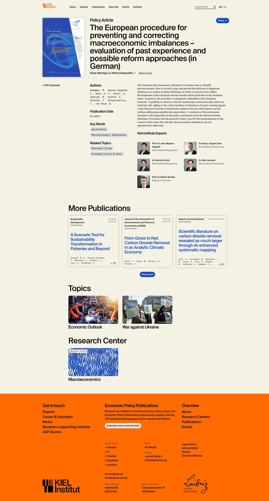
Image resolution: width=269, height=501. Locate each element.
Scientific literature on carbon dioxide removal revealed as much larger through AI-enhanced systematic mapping (200, 241)
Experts (49, 412)
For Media (150, 447)
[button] (72, 7)
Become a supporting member (66, 427)
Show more (147, 274)
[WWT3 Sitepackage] (53, 5)
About (186, 412)
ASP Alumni (52, 432)
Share (221, 20)
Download (145, 73)
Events (187, 427)
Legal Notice (189, 444)
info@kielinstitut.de (156, 460)
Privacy (186, 452)
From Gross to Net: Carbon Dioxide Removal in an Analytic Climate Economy (147, 245)
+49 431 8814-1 (153, 456)
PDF (114, 263)
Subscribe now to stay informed (123, 425)
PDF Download (52, 85)
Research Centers (196, 417)
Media (47, 422)
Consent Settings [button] (192, 455)
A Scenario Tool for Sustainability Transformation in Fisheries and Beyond (90, 241)
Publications (191, 422)
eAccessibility (190, 448)
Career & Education (58, 417)
